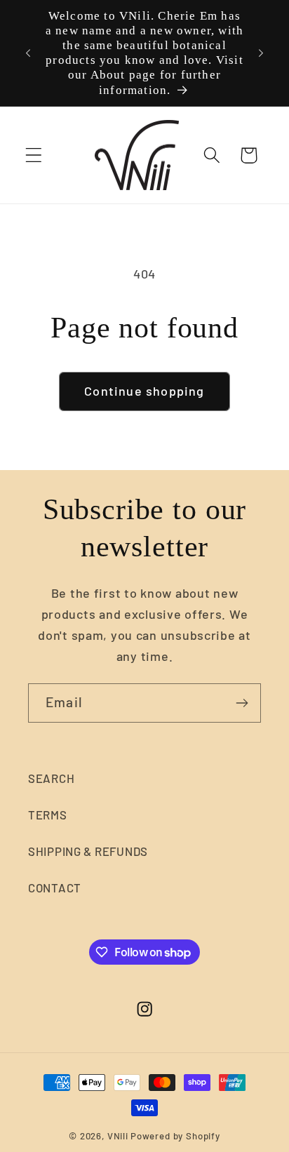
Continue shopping (144, 390)
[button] (34, 155)
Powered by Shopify (175, 1135)
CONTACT (54, 887)
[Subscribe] (241, 703)
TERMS (47, 815)
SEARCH (51, 778)
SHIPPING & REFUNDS (88, 851)
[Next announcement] (261, 52)
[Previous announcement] (28, 52)
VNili (117, 1135)
